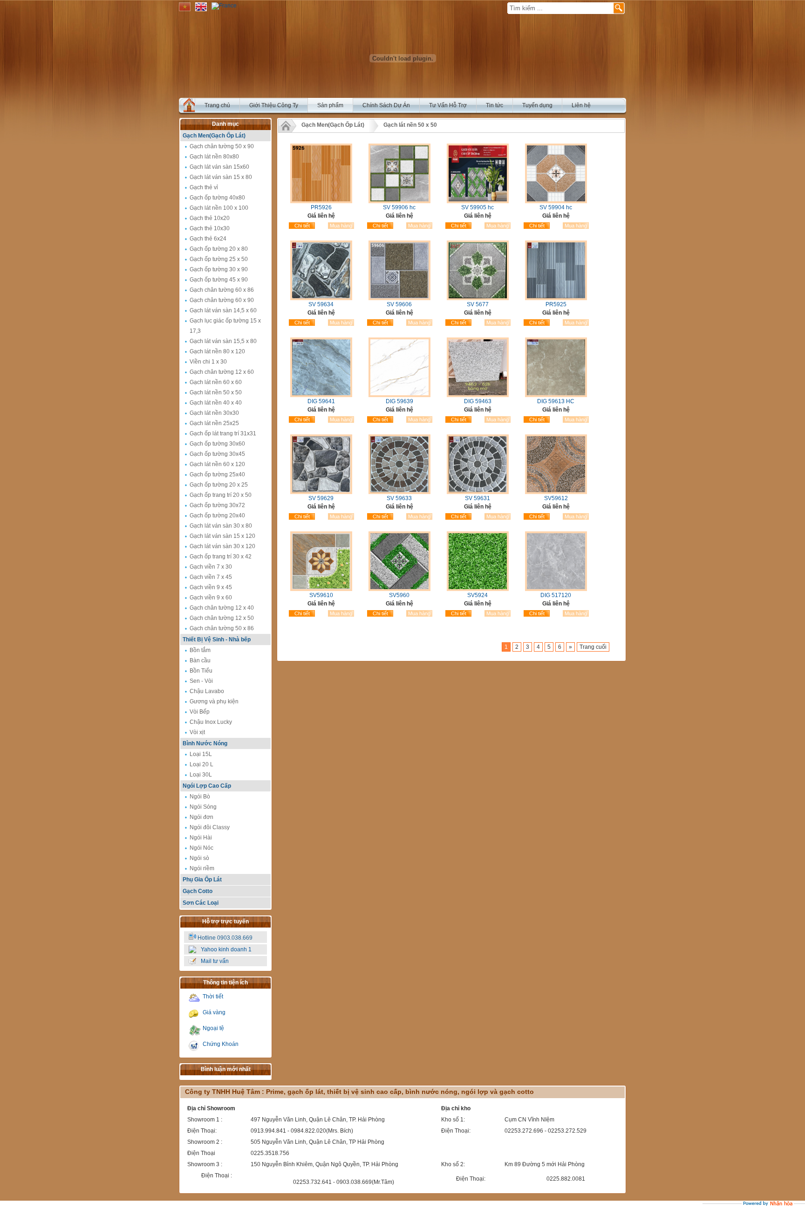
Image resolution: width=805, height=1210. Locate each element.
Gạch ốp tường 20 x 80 (219, 249)
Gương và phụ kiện (214, 701)
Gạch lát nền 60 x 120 (217, 464)
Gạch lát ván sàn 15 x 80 (221, 177)
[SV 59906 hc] (399, 201)
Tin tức (494, 105)
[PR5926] (321, 201)
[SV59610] (321, 589)
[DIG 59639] (399, 395)
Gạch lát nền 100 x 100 (219, 208)
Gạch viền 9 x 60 (211, 597)
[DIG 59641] (321, 395)
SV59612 (556, 498)
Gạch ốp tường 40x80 (217, 197)
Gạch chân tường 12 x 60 (222, 372)
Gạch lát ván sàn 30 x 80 (221, 525)
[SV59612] (556, 492)
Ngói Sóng (203, 807)
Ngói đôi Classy (210, 827)
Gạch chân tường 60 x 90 (222, 300)
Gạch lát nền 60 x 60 (216, 382)
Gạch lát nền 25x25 (214, 423)
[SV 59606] (399, 298)
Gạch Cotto (197, 891)
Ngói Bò (200, 796)
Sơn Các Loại (200, 903)
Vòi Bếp (200, 711)
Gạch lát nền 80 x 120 (217, 351)
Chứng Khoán (221, 1044)
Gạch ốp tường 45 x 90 (219, 279)
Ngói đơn (201, 817)
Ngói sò (199, 858)
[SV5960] (399, 589)
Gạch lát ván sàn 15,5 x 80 (223, 341)
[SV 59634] (321, 298)
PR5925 (556, 304)
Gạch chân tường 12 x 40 (222, 608)
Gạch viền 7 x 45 (211, 577)
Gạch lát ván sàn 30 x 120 (222, 546)
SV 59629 (321, 498)
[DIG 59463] (478, 395)
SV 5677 (478, 304)
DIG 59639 (399, 401)
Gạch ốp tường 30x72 (217, 505)
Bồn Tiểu (201, 670)
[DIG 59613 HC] (556, 395)
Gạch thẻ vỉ (204, 187)
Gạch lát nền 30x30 (214, 413)
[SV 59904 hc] (556, 201)
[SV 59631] (478, 492)
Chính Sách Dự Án (386, 105)
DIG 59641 (321, 401)
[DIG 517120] (556, 589)
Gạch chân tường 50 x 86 (222, 628)
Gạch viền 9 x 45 (211, 587)
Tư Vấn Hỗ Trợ (448, 105)
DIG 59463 (477, 401)
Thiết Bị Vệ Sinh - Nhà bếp (217, 639)
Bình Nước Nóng (205, 743)
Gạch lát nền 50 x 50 (216, 392)
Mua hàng (341, 225)
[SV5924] (478, 589)
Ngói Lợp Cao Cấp (207, 786)
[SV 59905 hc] (478, 201)
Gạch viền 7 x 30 (211, 567)
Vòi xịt (197, 732)
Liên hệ (581, 105)
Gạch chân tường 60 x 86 (222, 290)
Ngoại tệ (213, 1028)
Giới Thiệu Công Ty (273, 105)
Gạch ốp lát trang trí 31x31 (223, 433)
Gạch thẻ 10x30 (210, 228)
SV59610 (321, 595)
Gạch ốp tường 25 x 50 (219, 259)
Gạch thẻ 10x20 (210, 218)
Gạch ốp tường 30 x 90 (219, 269)
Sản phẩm (330, 105)
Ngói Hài (201, 837)
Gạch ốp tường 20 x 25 (219, 484)
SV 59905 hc (477, 207)
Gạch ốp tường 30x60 (217, 443)
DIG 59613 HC (555, 401)
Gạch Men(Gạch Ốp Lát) (214, 135)
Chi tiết (302, 225)
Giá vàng (214, 1012)
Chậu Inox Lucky (211, 722)
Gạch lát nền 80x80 (214, 156)
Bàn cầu (200, 660)
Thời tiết (213, 996)
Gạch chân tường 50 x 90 (222, 146)
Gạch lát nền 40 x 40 (216, 402)
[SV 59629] (321, 492)
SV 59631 (477, 498)
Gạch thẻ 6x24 (208, 238)
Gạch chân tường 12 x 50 (222, 618)
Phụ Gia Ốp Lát (202, 879)
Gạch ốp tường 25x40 (217, 474)
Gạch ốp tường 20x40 (217, 515)
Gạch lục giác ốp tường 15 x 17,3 (225, 325)
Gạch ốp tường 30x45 (217, 454)
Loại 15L (201, 754)
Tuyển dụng (537, 105)
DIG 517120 (555, 595)
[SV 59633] (399, 492)
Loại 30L (201, 774)
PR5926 (321, 207)
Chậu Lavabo (207, 691)
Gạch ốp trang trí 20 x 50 (221, 495)
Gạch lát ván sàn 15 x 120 (222, 536)
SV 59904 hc (555, 207)
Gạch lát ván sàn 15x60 (219, 167)
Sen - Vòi (201, 681)
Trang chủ (217, 105)
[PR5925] (556, 298)
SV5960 (399, 595)
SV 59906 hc (399, 207)
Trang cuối (593, 647)
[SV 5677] (478, 298)
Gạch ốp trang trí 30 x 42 (221, 556)
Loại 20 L (201, 764)
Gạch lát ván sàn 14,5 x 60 (223, 310)
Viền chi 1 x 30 (208, 361)
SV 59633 (399, 498)
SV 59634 (321, 304)
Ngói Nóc (201, 848)
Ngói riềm (202, 868)
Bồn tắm (200, 650)
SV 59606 (399, 304)
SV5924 (477, 595)
